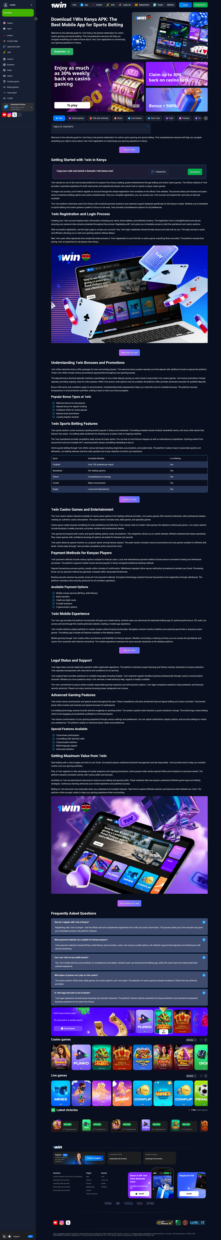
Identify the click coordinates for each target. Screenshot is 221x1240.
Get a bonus (96, 105)
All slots (190, 1040)
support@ (56, 1180)
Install (141, 1194)
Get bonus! (195, 172)
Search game (69, 1028)
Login (185, 5)
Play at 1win (129, 149)
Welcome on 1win (129, 352)
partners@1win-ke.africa (61, 1190)
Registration (200, 5)
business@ (57, 1187)
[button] (65, 106)
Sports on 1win (129, 499)
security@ (56, 1183)
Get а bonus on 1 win (129, 903)
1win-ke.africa (65, 1180)
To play (163, 1032)
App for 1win (129, 650)
